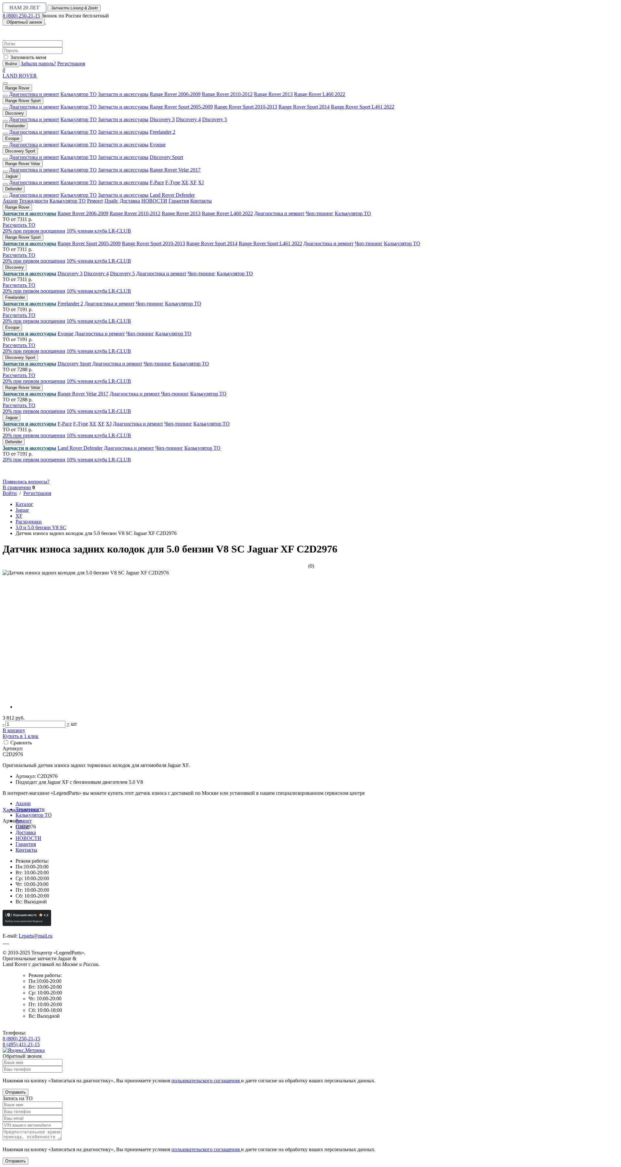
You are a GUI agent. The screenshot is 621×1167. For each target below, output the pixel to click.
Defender (13, 188)
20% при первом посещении (34, 231)
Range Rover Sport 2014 (304, 107)
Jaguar (11, 176)
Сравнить (21, 742)
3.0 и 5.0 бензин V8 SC (41, 527)
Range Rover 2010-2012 (227, 94)
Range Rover (17, 88)
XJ (201, 182)
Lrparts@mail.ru (35, 936)
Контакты (201, 201)
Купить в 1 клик (20, 736)
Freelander (15, 125)
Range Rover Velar (22, 163)
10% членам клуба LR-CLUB (99, 231)
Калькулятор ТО (78, 94)
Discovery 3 (162, 119)
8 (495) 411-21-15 (21, 1044)
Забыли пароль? (38, 63)
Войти (11, 63)
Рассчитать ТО (19, 225)
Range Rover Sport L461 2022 (362, 107)
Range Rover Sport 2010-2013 (245, 107)
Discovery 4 (188, 119)
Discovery (14, 113)
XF (193, 182)
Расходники (29, 521)
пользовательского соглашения (206, 1080)
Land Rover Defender (172, 195)
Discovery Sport (20, 151)
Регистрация (71, 63)
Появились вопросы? (26, 481)
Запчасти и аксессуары (123, 94)
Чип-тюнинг (319, 213)
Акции (10, 201)
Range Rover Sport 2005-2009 (181, 107)
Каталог (24, 504)
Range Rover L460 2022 (319, 94)
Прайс (111, 201)
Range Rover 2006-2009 (175, 94)
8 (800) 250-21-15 (21, 15)
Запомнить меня (28, 57)
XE (185, 182)
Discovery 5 (214, 119)
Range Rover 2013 (273, 94)
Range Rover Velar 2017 (175, 170)
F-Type (172, 182)
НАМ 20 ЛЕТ (24, 7)
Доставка (130, 201)
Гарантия (179, 201)
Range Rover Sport (23, 100)
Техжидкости (33, 201)
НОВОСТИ (154, 201)
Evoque (12, 138)
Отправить (15, 1092)
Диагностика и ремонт (34, 94)
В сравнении (17, 487)
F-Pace (157, 182)
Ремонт (95, 201)
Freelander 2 (162, 132)
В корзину (14, 730)
